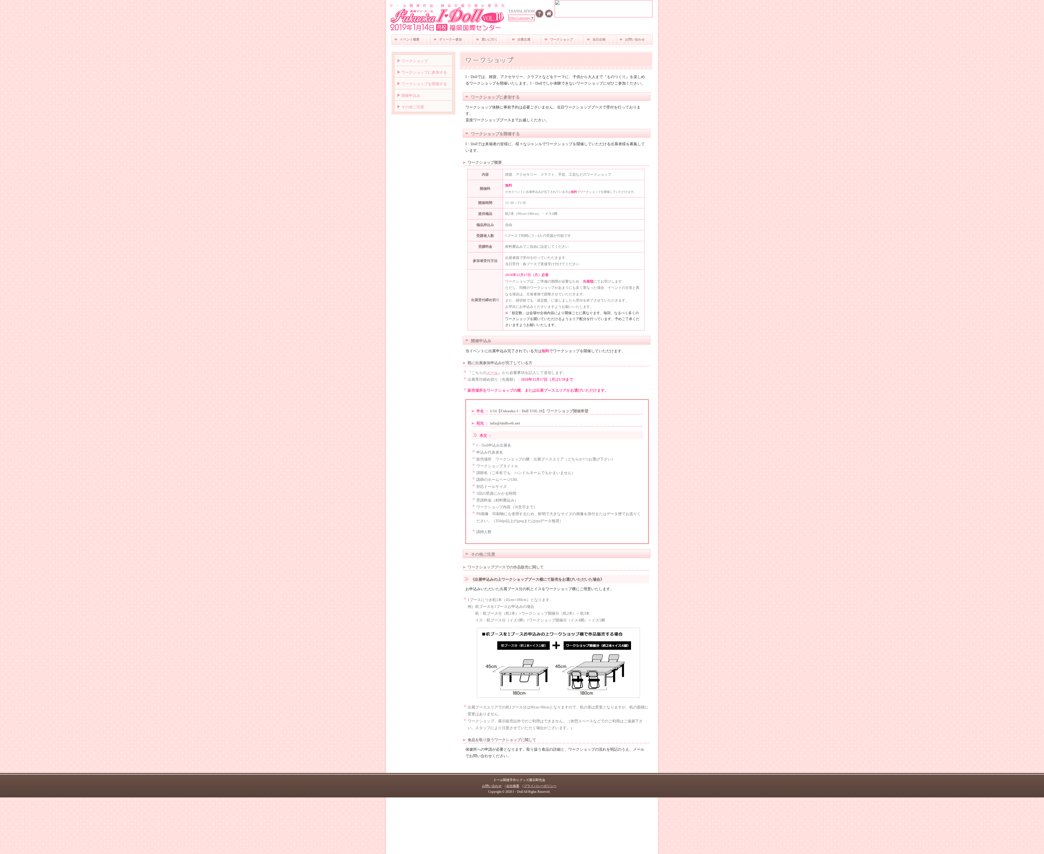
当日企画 (598, 39)
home (549, 14)
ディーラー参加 (450, 39)
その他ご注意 (412, 107)
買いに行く (489, 39)
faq (539, 14)
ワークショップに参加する (424, 72)
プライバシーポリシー (540, 786)
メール (492, 373)
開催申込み (410, 96)
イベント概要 (410, 39)
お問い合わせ (635, 39)
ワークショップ (561, 39)
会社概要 (512, 786)
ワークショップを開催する (424, 84)
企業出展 (523, 39)
